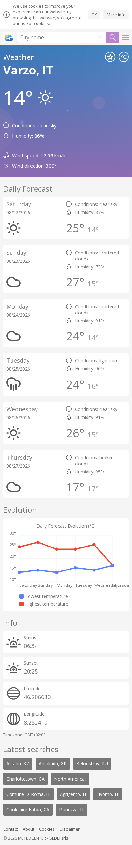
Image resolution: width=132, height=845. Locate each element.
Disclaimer (70, 829)
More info (116, 15)
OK (94, 15)
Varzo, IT (28, 70)
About (28, 829)
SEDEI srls (58, 838)
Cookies (47, 829)
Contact (10, 829)
